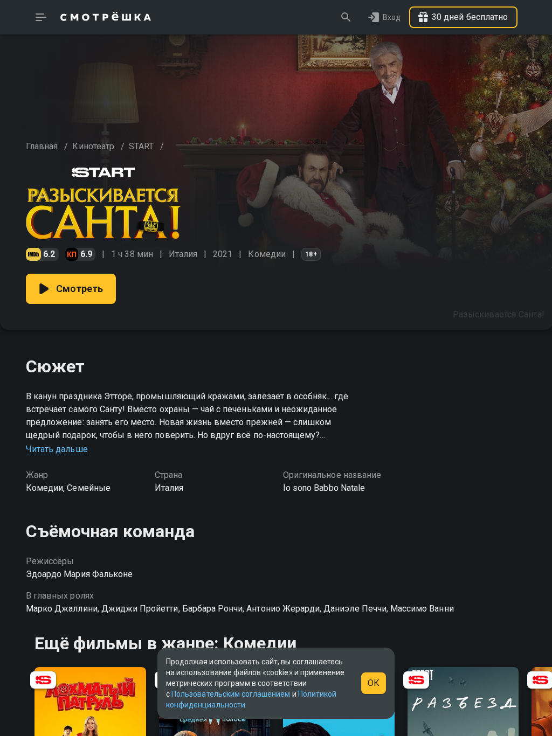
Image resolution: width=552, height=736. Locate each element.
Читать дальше (57, 449)
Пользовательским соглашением (230, 694)
